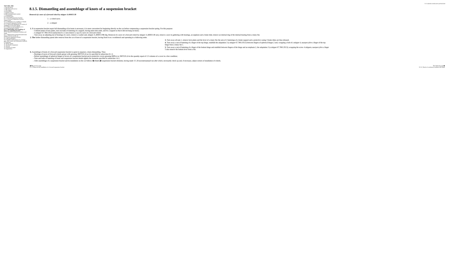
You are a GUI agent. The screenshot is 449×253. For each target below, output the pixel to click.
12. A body (7, 46)
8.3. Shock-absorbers (9, 38)
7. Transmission (8, 15)
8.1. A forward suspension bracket (13, 18)
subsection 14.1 (113, 58)
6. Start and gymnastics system (12, 14)
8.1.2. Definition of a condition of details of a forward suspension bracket (15, 22)
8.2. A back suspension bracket (12, 37)
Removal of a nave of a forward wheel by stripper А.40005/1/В (131, 35)
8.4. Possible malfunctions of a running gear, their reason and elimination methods (15, 40)
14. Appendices (8, 48)
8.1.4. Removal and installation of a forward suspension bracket (13, 27)
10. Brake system (8, 43)
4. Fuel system (8, 11)
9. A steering (7, 42)
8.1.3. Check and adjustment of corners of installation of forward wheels (15, 25)
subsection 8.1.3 (59, 33)
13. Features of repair (10, 47)
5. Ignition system (9, 12)
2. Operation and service (10, 8)
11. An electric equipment (11, 45)
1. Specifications (8, 7)
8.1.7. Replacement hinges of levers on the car (15, 35)
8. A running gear (8, 16)
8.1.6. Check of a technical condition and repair (432, 67)
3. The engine (7, 10)
